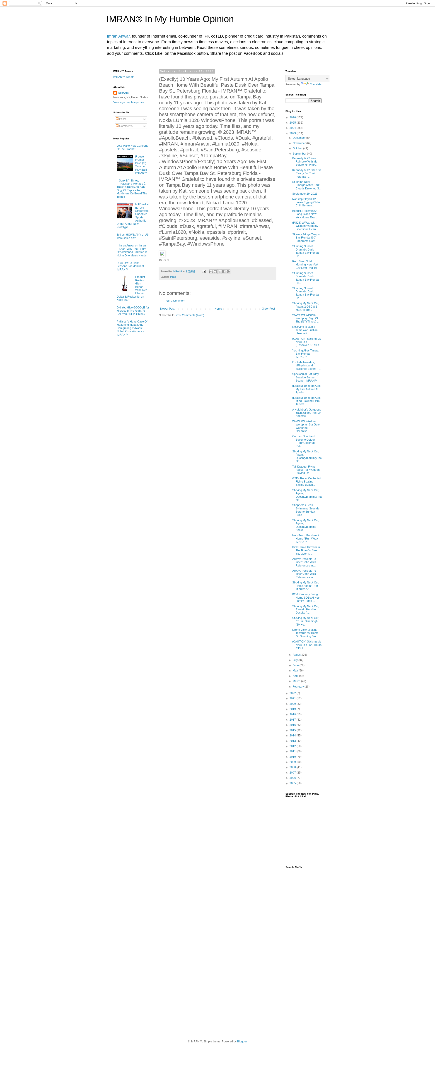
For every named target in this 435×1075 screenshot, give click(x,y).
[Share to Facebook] (224, 271)
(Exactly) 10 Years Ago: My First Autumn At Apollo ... (306, 389)
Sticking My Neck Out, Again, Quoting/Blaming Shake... (305, 525)
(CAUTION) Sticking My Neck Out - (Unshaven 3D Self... (306, 342)
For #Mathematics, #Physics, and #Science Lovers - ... (306, 365)
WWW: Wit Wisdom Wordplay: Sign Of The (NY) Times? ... (305, 318)
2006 (293, 777)
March (297, 681)
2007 (293, 772)
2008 (293, 767)
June (296, 665)
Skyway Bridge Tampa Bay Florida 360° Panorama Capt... (306, 238)
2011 (293, 751)
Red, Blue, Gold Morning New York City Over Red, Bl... (305, 265)
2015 (293, 730)
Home (218, 308)
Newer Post (167, 308)
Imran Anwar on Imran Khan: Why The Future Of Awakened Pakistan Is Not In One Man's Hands (132, 250)
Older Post (268, 308)
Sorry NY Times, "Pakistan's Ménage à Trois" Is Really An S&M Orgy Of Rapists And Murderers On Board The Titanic (132, 188)
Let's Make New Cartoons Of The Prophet (132, 147)
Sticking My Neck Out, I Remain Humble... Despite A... (306, 609)
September (300, 153)
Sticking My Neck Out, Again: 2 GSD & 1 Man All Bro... (305, 306)
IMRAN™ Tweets (123, 77)
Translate (315, 84)
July (295, 660)
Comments (125, 126)
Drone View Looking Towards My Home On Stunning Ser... (305, 633)
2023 (293, 133)
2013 (293, 741)
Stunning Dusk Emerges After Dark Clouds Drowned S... (306, 185)
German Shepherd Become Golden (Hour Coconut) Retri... (304, 441)
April (296, 676)
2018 (293, 714)
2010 (293, 756)
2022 (293, 693)
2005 (293, 783)
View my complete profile (128, 102)
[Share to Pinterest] (228, 271)
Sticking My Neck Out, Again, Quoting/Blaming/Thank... (307, 456)
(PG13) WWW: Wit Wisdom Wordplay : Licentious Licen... (305, 226)
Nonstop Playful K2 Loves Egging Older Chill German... (306, 202)
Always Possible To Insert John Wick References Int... (304, 562)
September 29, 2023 (304, 193)
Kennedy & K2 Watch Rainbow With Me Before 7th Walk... (305, 162)
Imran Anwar (118, 36)
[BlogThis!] (215, 271)
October (298, 148)
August (297, 654)
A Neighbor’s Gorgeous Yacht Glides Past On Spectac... (306, 413)
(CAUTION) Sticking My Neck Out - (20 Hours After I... (306, 645)
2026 (293, 117)
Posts (122, 119)
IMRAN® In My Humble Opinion (170, 19)
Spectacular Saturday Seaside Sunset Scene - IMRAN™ (305, 377)
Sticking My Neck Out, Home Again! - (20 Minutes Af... (305, 586)
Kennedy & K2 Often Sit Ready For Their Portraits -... (306, 173)
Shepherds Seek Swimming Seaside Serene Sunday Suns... (305, 510)
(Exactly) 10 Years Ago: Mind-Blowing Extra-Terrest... (306, 401)
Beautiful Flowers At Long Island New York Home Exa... (304, 214)
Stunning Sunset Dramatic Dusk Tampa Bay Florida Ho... (305, 251)
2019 (293, 709)
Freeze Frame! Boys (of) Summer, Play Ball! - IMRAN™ (141, 164)
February (298, 686)
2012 (293, 746)
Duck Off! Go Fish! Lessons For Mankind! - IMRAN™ (131, 266)
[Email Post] (203, 271)
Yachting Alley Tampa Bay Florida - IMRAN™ (305, 354)
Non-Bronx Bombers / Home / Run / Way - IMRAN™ (305, 539)
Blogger (242, 1041)
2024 (293, 127)
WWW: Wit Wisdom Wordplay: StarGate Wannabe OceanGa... (306, 426)
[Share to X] (219, 271)
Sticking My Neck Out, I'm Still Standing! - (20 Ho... (305, 621)
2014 (293, 735)
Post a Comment (175, 300)
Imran (172, 276)
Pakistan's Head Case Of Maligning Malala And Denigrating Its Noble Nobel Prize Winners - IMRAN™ (132, 328)
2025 (293, 122)
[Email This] (211, 271)
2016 (293, 724)
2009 (293, 762)
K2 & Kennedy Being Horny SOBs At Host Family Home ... (306, 597)
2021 (293, 698)
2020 (293, 703)
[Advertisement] (303, 943)
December (299, 137)
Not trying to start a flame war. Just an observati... (305, 330)
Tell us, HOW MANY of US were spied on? (133, 236)
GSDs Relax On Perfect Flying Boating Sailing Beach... (306, 482)
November (299, 143)
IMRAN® (123, 92)
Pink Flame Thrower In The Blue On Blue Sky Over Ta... (306, 550)
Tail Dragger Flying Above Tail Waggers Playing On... (306, 470)
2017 (293, 719)
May (296, 670)
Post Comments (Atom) (190, 315)
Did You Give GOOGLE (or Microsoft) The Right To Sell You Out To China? (133, 311)
